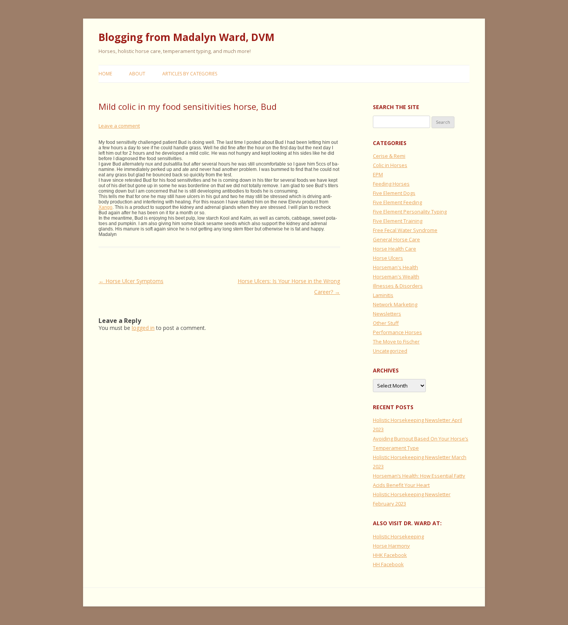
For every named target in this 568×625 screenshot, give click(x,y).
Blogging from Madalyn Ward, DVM (186, 37)
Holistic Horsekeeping (398, 536)
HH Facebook (388, 564)
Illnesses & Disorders (398, 285)
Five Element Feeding (397, 202)
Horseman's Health (395, 267)
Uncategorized (390, 350)
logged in (143, 327)
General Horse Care (396, 239)
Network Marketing (395, 304)
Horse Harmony (391, 545)
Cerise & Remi (389, 155)
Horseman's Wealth (396, 276)
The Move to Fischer (396, 341)
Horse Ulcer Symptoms (131, 281)
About (137, 73)
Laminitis (383, 295)
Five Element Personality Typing (410, 211)
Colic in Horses (390, 165)
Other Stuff (386, 322)
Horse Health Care (394, 248)
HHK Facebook (390, 555)
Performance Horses (397, 332)
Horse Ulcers (388, 257)
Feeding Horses (391, 183)
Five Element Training (397, 220)
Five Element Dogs (394, 193)
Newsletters (387, 313)
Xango (105, 207)
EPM (378, 174)
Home (105, 73)
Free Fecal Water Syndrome (405, 230)
